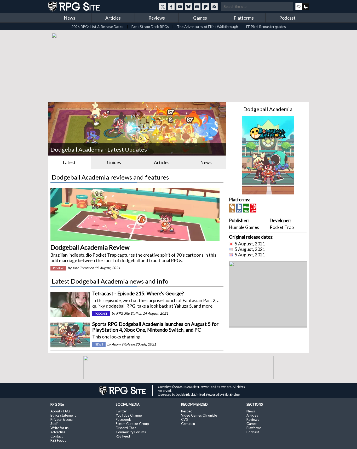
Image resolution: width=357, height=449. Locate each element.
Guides (114, 162)
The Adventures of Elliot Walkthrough (207, 26)
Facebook (123, 419)
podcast (101, 313)
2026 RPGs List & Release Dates (97, 26)
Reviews (156, 18)
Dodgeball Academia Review (89, 247)
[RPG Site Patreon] (205, 6)
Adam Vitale (121, 344)
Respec (186, 411)
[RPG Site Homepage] (75, 6)
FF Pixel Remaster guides (266, 26)
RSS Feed (123, 436)
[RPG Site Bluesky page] (188, 6)
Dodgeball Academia (267, 109)
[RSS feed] (214, 6)
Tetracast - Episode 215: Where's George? (138, 293)
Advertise (57, 432)
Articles (113, 18)
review (58, 268)
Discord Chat (126, 428)
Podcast (287, 18)
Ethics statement (63, 415)
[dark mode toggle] (302, 6)
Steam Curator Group (132, 424)
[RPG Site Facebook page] (171, 6)
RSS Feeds (58, 440)
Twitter (121, 411)
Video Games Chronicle (199, 415)
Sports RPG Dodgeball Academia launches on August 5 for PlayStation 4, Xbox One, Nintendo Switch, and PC (155, 327)
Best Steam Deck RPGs (150, 26)
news (99, 344)
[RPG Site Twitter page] (162, 6)
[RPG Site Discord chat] (197, 6)
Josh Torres (80, 268)
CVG (184, 419)
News (69, 18)
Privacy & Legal (61, 419)
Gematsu (188, 424)
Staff (53, 424)
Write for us (59, 428)
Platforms (244, 18)
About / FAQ (60, 411)
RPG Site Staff (126, 313)
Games (200, 18)
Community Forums (131, 432)
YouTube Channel (129, 415)
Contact (56, 436)
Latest (69, 162)
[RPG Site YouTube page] (179, 6)
